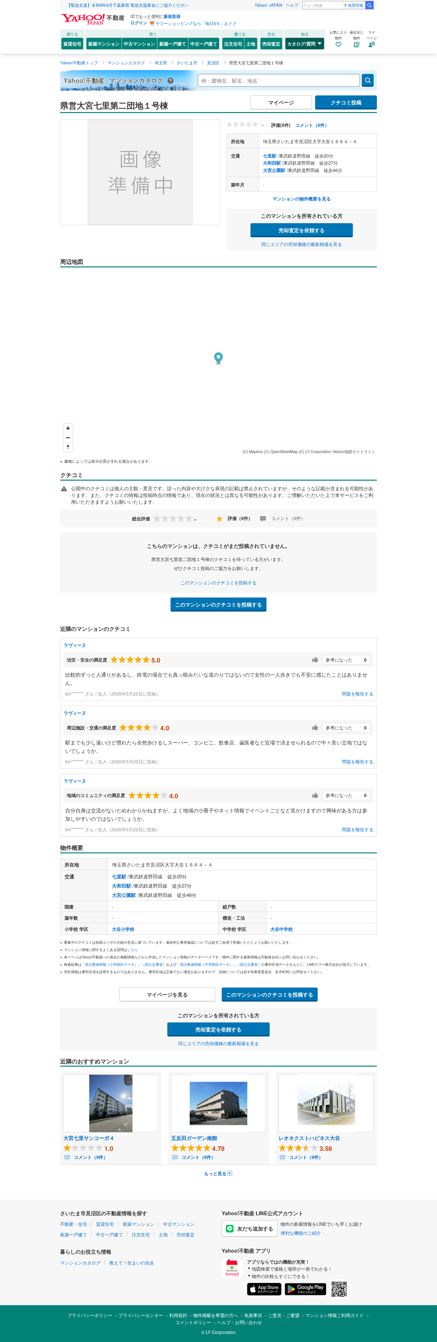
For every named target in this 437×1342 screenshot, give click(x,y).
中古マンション (139, 43)
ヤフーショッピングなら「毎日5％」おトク (196, 23)
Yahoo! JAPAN (268, 5)
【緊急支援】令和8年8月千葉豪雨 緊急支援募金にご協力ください (128, 5)
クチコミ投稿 (346, 102)
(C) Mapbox (252, 451)
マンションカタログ (80, 1262)
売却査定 (271, 43)
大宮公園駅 (274, 170)
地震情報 (355, 5)
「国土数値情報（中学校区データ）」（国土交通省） (219, 964)
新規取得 (172, 16)
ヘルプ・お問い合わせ (239, 1322)
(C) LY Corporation (315, 451)
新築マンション (104, 43)
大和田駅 (272, 162)
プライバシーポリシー (90, 1315)
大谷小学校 (123, 929)
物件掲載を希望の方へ (215, 1315)
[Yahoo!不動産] (93, 15)
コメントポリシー (193, 1322)
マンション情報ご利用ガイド (335, 1315)
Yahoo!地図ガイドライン (353, 451)
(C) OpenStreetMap (281, 451)
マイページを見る (167, 994)
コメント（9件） (90, 1157)
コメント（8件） (198, 1157)
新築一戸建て (172, 43)
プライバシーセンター (140, 1315)
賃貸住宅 (72, 43)
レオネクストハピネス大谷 (309, 1138)
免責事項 (253, 1315)
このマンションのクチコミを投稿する (218, 582)
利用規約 (178, 1315)
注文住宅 (233, 43)
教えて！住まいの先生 (131, 1262)
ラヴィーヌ (75, 645)
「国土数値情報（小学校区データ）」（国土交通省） (124, 964)
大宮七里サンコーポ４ (89, 1138)
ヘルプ (292, 5)
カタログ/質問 (301, 43)
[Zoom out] (68, 437)
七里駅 (269, 155)
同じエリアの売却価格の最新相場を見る (301, 244)
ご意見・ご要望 (283, 1315)
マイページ (281, 102)
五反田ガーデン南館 (194, 1138)
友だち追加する (255, 1228)
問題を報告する (357, 693)
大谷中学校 (281, 929)
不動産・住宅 (73, 1224)
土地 (250, 43)
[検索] (369, 5)
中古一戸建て (203, 43)
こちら (132, 949)
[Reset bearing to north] (68, 446)
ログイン (139, 23)
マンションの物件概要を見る (302, 198)
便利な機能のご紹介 (301, 1233)
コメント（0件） (312, 125)
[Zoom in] (68, 428)
